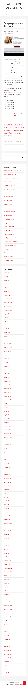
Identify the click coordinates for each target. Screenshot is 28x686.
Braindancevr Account (9, 208)
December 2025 (8, 299)
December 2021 (8, 478)
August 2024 (7, 358)
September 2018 (8, 616)
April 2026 (6, 287)
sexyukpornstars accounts (13, 132)
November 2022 (8, 437)
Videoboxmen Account (9, 256)
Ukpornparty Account (19, 141)
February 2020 (7, 560)
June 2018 (6, 628)
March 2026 (7, 291)
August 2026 (7, 272)
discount (9, 124)
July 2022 (6, 452)
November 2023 (8, 392)
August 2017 (7, 665)
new (10, 125)
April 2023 (6, 418)
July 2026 (6, 276)
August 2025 (7, 314)
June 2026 (6, 280)
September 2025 (8, 310)
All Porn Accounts (14, 6)
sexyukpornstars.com (9, 92)
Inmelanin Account (8, 230)
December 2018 (8, 605)
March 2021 (7, 512)
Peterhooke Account (9, 193)
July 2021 (6, 497)
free (17, 124)
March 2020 (7, 557)
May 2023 (6, 415)
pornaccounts (15, 31)
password (19, 125)
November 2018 (8, 609)
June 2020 (6, 545)
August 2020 (7, 538)
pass (12, 125)
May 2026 (6, 284)
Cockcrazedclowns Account (11, 178)
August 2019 (7, 583)
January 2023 (7, 429)
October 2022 (7, 441)
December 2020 (8, 523)
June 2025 (6, 321)
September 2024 (8, 355)
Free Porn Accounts (8, 33)
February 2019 (7, 598)
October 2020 (7, 530)
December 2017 (8, 650)
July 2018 (6, 624)
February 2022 (7, 471)
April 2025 (6, 329)
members (6, 125)
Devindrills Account (8, 196)
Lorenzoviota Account (9, 189)
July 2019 (6, 587)
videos (10, 135)
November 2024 (8, 347)
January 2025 (7, 340)
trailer (15, 133)
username (6, 135)
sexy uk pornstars (16, 127)
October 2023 (7, 396)
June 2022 (6, 456)
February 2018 (7, 643)
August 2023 (7, 403)
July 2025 (6, 317)
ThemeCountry (20, 684)
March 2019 (7, 594)
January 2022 (7, 474)
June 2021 (6, 501)
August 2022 (7, 448)
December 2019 (8, 568)
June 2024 (6, 366)
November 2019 (8, 572)
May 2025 (6, 325)
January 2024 (7, 385)
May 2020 (6, 549)
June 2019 (6, 590)
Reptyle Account (8, 181)
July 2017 (6, 669)
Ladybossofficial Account (10, 174)
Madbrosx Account (8, 249)
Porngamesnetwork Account (11, 241)
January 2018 (7, 646)
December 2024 (8, 343)
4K (5, 124)
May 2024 (6, 370)
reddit (10, 127)
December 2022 (8, 433)
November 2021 (8, 482)
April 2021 (6, 508)
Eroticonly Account (8, 200)
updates (19, 133)
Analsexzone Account (9, 141)
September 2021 (8, 489)
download (13, 124)
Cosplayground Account (10, 238)
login (22, 124)
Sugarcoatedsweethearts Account (12, 170)
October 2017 (7, 658)
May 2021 (6, 504)
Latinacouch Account (9, 226)
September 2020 (8, 534)
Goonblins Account (8, 215)
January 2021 (7, 519)
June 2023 (6, 411)
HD (19, 124)
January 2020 (7, 564)
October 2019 (7, 575)
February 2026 (7, 295)
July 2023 (6, 407)
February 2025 (7, 336)
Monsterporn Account (9, 219)
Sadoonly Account (8, 204)
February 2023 (7, 426)
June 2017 (6, 673)
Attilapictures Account (9, 223)
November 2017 (8, 654)
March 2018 (7, 639)
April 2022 (6, 463)
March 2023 (7, 422)
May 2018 (6, 631)
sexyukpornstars (12, 130)
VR (12, 135)
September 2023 (8, 400)
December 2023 (8, 388)
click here (16, 116)
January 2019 (7, 602)
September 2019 (8, 579)
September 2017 (8, 661)
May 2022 (6, 459)
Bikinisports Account (9, 234)
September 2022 (8, 444)
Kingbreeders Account (9, 185)
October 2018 (7, 613)
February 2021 (7, 516)
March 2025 (7, 332)
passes (15, 125)
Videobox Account (8, 253)
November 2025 (8, 302)
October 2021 (7, 486)
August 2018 (7, 620)
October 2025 (7, 306)
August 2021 (7, 493)
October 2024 (7, 351)
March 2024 (7, 377)
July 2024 (6, 362)
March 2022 (7, 467)
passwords (6, 127)
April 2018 (6, 635)
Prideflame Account (9, 260)
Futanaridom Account (9, 211)
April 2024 (6, 373)
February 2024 (7, 381)
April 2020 (6, 553)
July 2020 (6, 542)
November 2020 (8, 527)
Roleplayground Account (10, 245)
